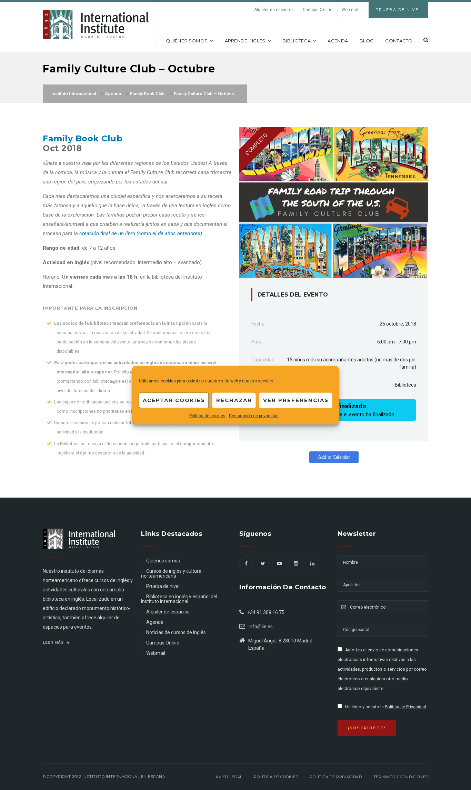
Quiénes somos (187, 40)
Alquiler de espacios (274, 9)
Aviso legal (229, 776)
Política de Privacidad (405, 706)
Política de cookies (207, 415)
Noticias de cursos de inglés (176, 632)
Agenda (338, 40)
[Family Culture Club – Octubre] (333, 202)
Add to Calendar (334, 457)
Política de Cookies (276, 776)
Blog (366, 40)
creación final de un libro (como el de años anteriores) (140, 233)
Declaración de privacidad (254, 415)
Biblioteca (296, 40)
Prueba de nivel (163, 586)
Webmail (349, 9)
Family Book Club (82, 138)
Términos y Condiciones (400, 776)
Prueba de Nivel (398, 9)
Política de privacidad (336, 776)
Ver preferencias (296, 400)
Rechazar (234, 400)
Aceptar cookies (174, 400)
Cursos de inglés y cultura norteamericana (171, 573)
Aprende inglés (245, 40)
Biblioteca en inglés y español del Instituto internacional (179, 599)
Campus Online (317, 9)
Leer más (54, 642)
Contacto (398, 40)
